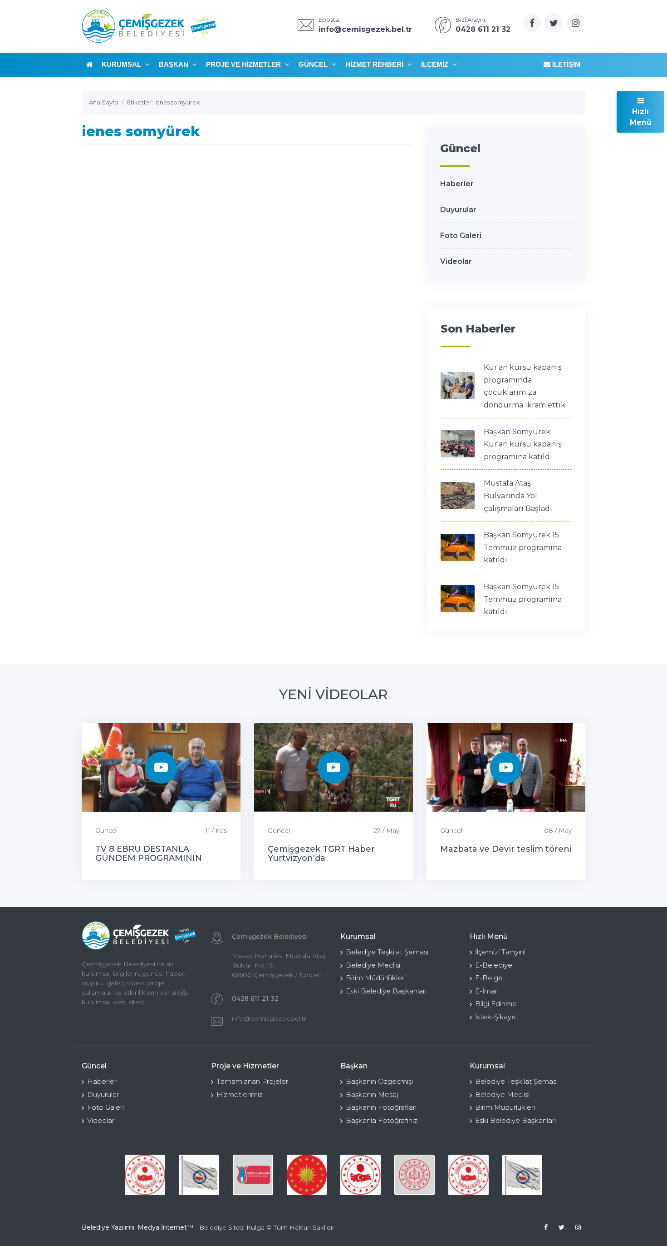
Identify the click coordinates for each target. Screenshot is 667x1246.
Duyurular (458, 209)
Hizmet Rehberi (375, 64)
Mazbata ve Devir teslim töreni (506, 849)
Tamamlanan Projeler (252, 1081)
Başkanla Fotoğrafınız (381, 1120)
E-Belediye (493, 965)
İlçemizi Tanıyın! (500, 952)
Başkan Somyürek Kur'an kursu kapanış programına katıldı (523, 444)
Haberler (457, 183)
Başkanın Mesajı (373, 1094)
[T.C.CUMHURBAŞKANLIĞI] (307, 1175)
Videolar (456, 261)
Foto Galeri (460, 235)
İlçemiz (435, 64)
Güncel (314, 64)
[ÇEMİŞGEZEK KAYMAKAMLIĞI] (199, 1175)
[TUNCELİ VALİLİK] (145, 1175)
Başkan (174, 64)
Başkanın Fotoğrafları (381, 1107)
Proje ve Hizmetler (244, 64)
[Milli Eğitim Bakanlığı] (414, 1175)
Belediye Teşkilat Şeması (387, 952)
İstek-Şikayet (497, 1017)
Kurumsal (122, 64)
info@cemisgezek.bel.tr (269, 1018)
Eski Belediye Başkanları (386, 991)
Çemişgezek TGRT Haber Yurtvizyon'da (321, 853)
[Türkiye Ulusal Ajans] (253, 1175)
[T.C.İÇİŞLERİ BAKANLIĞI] (360, 1175)
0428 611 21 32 (255, 998)
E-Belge (489, 977)
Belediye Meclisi (373, 965)
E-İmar (486, 991)
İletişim (565, 64)
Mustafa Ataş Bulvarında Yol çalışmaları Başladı (518, 495)
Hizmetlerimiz (239, 1094)
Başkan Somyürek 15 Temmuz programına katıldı (523, 547)
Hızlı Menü (641, 117)
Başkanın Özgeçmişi (379, 1081)
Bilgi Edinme (496, 1003)
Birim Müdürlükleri (376, 977)
